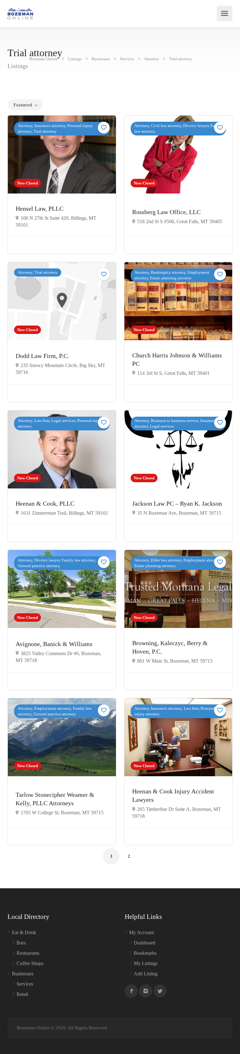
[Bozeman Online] (20, 13)
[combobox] (25, 104)
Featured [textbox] (22, 104)
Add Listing (146, 973)
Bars (21, 942)
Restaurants (28, 953)
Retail (22, 994)
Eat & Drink (24, 932)
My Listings (146, 963)
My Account (141, 932)
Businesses (22, 973)
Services (25, 984)
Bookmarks (145, 953)
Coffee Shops (30, 963)
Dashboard (144, 942)
